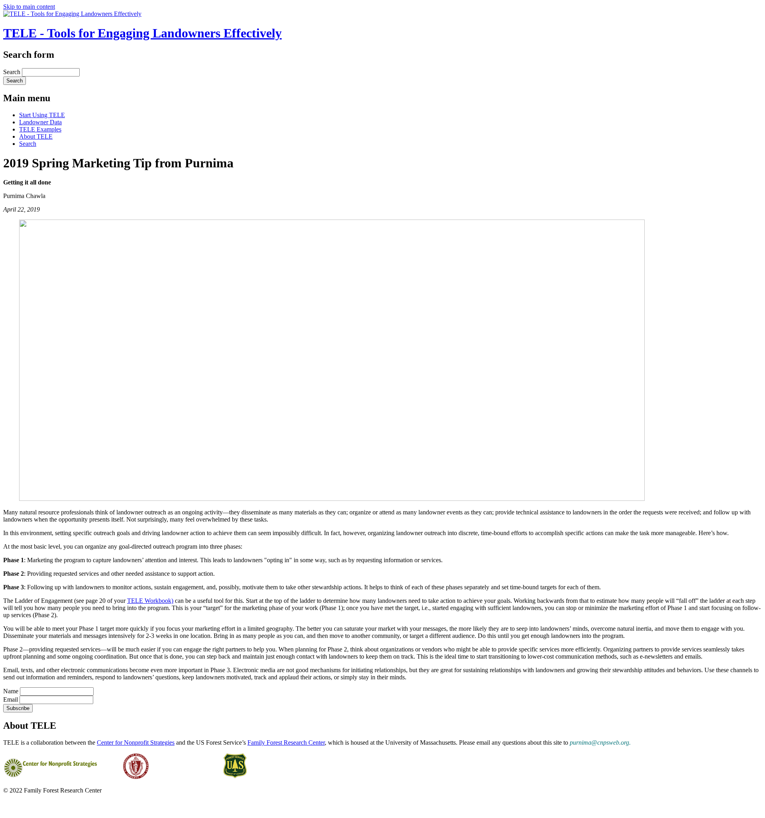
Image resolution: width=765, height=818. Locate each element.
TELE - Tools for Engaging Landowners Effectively (142, 33)
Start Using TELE (42, 115)
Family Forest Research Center (286, 742)
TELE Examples (40, 129)
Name (10, 691)
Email (10, 699)
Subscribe (17, 708)
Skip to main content (29, 6)
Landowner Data (40, 122)
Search (12, 72)
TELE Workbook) (150, 600)
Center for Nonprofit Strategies (136, 742)
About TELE (36, 136)
